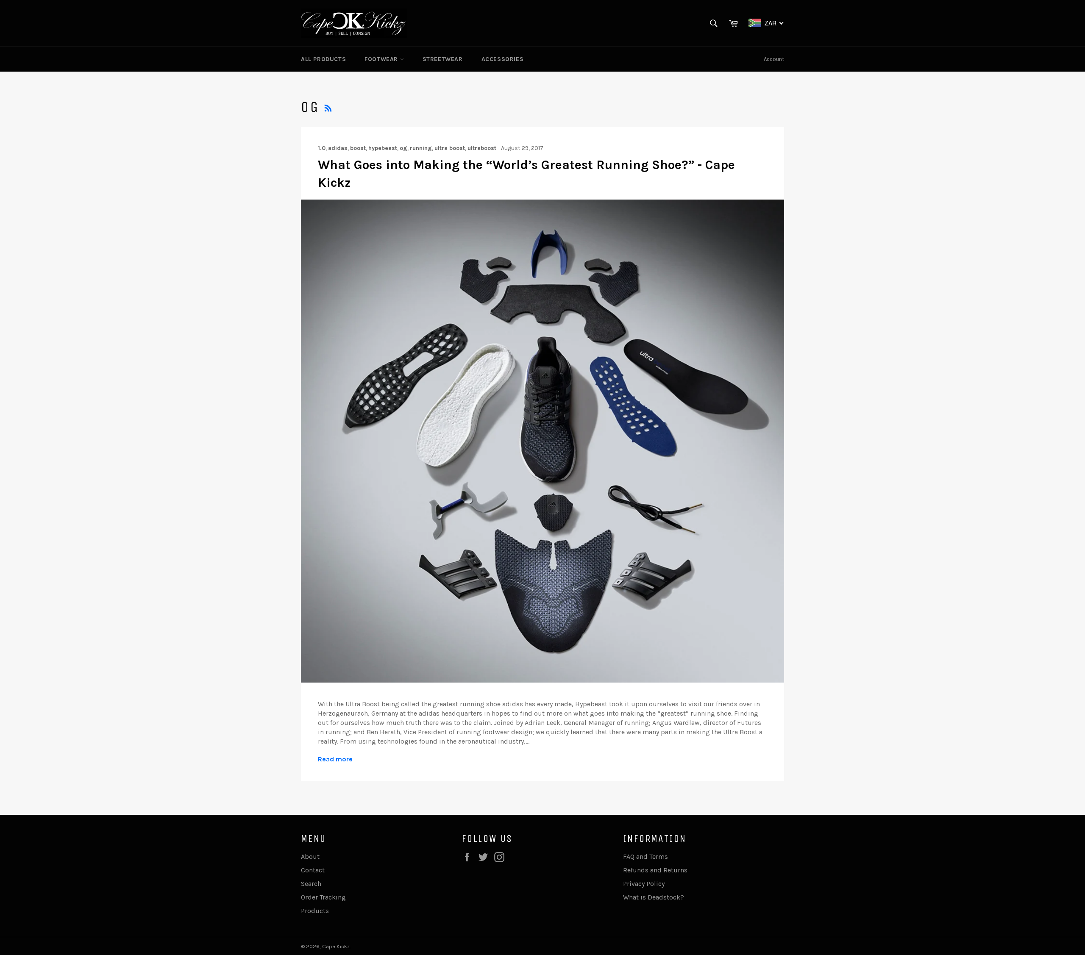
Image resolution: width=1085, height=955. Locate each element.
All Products (323, 59)
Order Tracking (323, 897)
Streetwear (443, 59)
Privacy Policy (644, 884)
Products (315, 911)
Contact (313, 870)
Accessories (502, 59)
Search (311, 884)
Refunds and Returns (655, 870)
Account (774, 59)
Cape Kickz (336, 946)
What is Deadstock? (653, 897)
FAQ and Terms (645, 856)
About (310, 856)
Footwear (382, 59)
